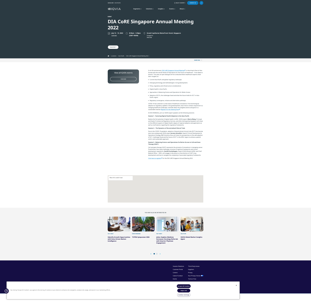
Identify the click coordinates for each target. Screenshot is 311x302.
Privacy (190, 272)
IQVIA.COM (110, 3)
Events (175, 279)
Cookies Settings (183, 295)
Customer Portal (178, 269)
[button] (151, 254)
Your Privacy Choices (194, 276)
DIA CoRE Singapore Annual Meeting (173, 70)
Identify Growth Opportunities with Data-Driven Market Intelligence (119, 239)
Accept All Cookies (184, 286)
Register (112, 47)
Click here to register (154, 158)
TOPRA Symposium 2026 (140, 237)
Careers (175, 272)
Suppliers (191, 269)
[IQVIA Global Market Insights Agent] (192, 224)
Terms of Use (192, 279)
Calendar (114, 35)
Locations (113, 56)
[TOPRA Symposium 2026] (143, 224)
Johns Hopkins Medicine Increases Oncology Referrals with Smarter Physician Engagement (167, 240)
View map (149, 37)
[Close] (236, 285)
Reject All (184, 290)
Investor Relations (178, 266)
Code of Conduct (178, 276)
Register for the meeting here (170, 109)
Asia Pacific (121, 56)
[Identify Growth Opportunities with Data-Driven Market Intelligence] (119, 224)
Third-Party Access (193, 266)
